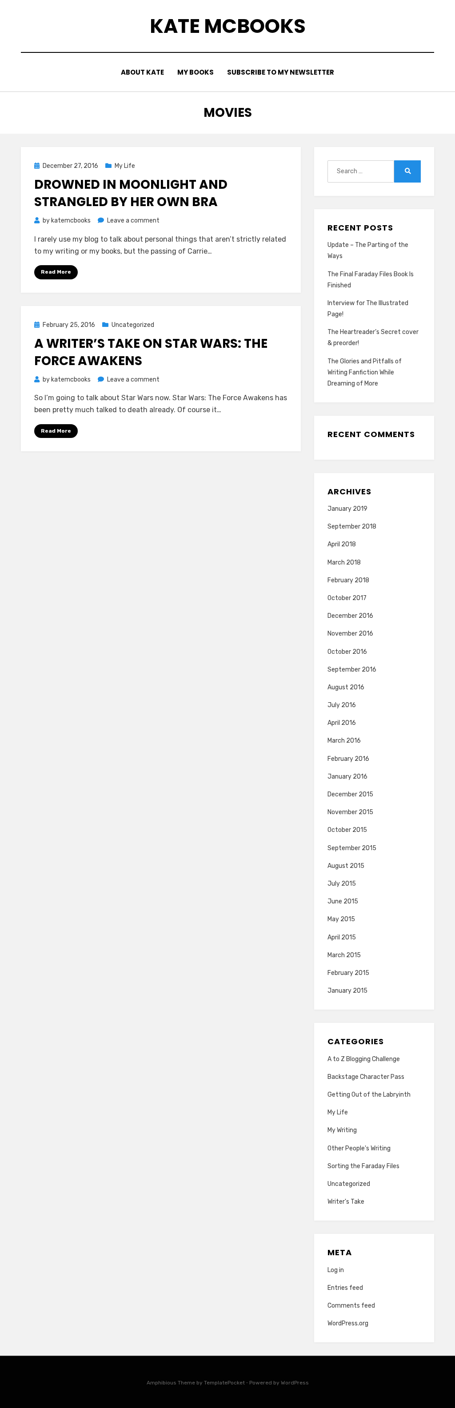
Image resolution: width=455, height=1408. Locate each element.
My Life (125, 166)
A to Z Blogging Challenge (363, 1059)
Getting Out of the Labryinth (369, 1094)
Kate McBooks (228, 26)
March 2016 (344, 740)
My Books (195, 72)
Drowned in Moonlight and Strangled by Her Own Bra (131, 193)
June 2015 (342, 901)
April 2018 (341, 544)
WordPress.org (347, 1323)
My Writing (342, 1130)
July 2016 (341, 705)
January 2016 (347, 776)
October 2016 (347, 652)
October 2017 (347, 598)
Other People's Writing (359, 1148)
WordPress (295, 1383)
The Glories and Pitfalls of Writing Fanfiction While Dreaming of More (364, 372)
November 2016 (350, 633)
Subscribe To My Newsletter (280, 72)
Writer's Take (345, 1201)
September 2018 (351, 526)
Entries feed (345, 1288)
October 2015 (347, 830)
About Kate (142, 72)
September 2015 (351, 848)
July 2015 (341, 883)
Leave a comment (133, 220)
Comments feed (351, 1305)
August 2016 (345, 687)
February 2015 (348, 973)
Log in (335, 1270)
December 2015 (350, 794)
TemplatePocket (224, 1383)
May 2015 (341, 919)
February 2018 (348, 580)
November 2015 (350, 812)
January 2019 (347, 509)
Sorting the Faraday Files (363, 1166)
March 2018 (344, 562)
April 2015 (341, 937)
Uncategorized (133, 325)
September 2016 (351, 669)
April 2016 (341, 723)
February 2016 (348, 759)
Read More (56, 272)
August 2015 (345, 866)
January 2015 (347, 990)
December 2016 (350, 616)
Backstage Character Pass (365, 1077)
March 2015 (344, 955)
